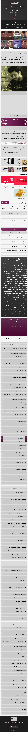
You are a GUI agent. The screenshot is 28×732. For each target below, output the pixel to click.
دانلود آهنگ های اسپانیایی (20, 459)
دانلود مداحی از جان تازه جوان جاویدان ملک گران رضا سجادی (14, 574)
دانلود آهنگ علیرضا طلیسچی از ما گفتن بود (17, 520)
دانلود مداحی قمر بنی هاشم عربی (19, 594)
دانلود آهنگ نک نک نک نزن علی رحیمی (18, 374)
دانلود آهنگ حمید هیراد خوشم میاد (19, 554)
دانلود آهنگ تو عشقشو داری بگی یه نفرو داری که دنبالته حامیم (15, 691)
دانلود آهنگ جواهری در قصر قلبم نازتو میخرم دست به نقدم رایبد (14, 403)
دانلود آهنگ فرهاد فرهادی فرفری (19, 638)
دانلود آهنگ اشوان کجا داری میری (19, 628)
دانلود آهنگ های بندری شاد (20, 452)
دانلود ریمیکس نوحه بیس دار (20, 604)
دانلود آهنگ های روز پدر (21, 483)
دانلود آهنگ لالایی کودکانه (20, 449)
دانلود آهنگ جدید (22, 713)
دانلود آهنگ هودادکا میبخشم (20, 367)
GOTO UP (15, 719)
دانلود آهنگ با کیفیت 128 (18, 124)
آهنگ (18, 53)
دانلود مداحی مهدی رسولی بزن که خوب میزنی (17, 523)
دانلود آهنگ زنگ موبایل (21, 442)
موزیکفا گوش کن (4, 203)
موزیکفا (14, 2)
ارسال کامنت (14, 229)
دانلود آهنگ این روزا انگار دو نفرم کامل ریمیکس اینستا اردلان (15, 349)
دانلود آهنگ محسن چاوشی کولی (19, 540)
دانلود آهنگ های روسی (21, 466)
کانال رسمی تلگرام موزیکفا (14, 128)
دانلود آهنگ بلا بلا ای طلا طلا (20, 407)
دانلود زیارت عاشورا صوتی (21, 615)
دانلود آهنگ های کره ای (21, 462)
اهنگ (12, 57)
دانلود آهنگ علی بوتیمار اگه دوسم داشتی (17, 513)
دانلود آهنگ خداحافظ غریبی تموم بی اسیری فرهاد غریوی (15, 411)
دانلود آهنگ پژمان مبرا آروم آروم (19, 667)
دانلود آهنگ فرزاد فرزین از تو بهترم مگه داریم (17, 674)
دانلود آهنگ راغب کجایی (21, 656)
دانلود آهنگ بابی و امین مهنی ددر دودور (18, 496)
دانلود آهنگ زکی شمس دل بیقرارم (19, 663)
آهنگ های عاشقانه (4, 207)
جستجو (14, 18)
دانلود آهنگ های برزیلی (21, 472)
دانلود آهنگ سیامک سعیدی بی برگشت (18, 499)
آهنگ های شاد (24, 207)
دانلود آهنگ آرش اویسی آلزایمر (20, 670)
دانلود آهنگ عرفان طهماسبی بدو (19, 537)
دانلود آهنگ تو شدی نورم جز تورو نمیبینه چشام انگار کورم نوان (14, 642)
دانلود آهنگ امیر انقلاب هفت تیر (19, 377)
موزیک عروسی (23, 709)
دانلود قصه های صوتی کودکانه (19, 479)
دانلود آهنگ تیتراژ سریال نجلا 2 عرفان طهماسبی (16, 699)
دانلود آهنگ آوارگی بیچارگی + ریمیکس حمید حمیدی (15, 363)
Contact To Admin (14, 726)
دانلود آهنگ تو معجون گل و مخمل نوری (18, 370)
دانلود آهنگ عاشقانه (21, 435)
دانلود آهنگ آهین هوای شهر (20, 702)
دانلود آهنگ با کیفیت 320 (18, 120)
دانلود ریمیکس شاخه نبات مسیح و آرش (18, 677)
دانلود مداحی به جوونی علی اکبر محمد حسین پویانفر (15, 598)
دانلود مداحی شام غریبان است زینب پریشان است (16, 577)
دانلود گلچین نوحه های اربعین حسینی (18, 567)
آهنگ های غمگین (11, 207)
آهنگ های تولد (17, 207)
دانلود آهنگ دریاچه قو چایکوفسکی (19, 696)
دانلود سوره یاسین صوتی (21, 618)
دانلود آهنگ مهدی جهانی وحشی (19, 650)
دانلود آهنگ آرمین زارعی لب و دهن (19, 533)
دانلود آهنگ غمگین (22, 421)
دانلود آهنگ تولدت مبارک (21, 424)
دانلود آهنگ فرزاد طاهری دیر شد (19, 503)
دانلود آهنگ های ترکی (21, 438)
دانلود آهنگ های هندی (21, 469)
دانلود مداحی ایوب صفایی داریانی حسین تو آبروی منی (15, 570)
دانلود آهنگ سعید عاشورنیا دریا (19, 684)
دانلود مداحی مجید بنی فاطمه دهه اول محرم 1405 (16, 584)
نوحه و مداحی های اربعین (21, 608)
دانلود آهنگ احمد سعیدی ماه (20, 646)
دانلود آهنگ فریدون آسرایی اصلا (19, 687)
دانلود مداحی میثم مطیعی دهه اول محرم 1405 (17, 591)
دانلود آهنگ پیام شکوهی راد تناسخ (19, 544)
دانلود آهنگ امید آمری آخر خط (20, 356)
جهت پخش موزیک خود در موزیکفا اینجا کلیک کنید (14, 27)
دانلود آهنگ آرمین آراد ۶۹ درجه (20, 414)
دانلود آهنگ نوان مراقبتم (21, 634)
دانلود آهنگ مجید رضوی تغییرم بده (19, 530)
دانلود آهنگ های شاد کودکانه (20, 476)
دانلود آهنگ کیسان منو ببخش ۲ (19, 653)
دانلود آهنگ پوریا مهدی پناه (20, 387)
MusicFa (12, 22)
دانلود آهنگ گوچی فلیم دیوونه (19, 418)
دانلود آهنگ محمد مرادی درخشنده (19, 399)
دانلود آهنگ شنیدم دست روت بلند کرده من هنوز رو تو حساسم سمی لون (15, 395)
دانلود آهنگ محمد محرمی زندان (19, 506)
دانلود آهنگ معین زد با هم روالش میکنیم (17, 526)
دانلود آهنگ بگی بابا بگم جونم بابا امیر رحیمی (17, 384)
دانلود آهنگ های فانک (21, 516)
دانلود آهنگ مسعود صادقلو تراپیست (18, 557)
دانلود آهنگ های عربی (21, 455)
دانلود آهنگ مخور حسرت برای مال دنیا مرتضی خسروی (14, 52)
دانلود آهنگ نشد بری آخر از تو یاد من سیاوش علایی (16, 381)
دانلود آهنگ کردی (22, 428)
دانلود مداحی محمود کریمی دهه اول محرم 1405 (16, 587)
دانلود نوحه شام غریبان (21, 580)
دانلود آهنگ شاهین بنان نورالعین (19, 660)
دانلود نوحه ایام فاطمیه (21, 431)
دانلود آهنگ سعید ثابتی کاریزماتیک (19, 680)
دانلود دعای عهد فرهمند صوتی (20, 611)
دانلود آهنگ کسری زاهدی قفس (19, 509)
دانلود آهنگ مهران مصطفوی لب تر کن (18, 353)
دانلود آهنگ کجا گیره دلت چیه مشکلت (18, 360)
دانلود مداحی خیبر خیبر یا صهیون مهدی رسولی (17, 551)
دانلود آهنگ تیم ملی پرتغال (20, 391)
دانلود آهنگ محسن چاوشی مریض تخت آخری (17, 547)
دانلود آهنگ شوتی (22, 445)
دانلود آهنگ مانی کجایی (21, 631)
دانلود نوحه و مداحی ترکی (21, 601)
